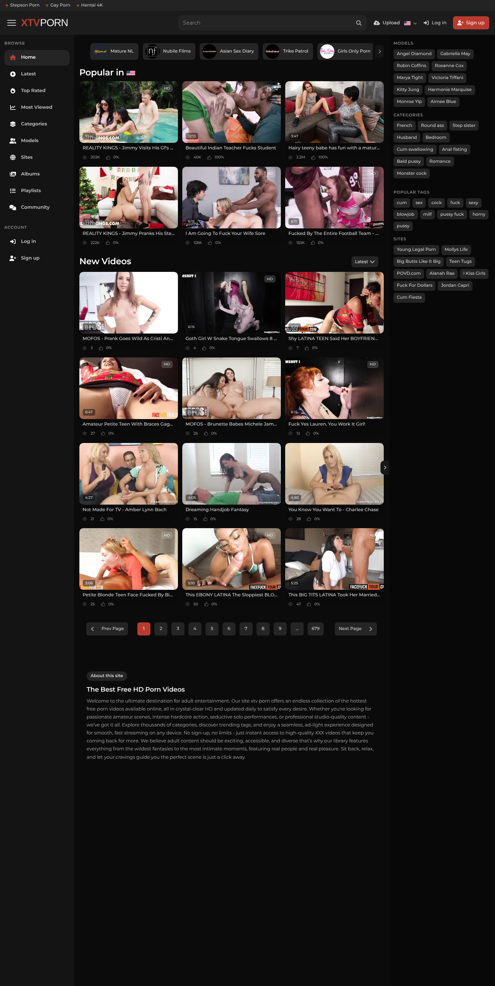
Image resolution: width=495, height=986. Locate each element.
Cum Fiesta (409, 297)
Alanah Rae (441, 273)
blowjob (406, 214)
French (404, 125)
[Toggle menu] (11, 23)
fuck (455, 203)
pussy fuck (452, 214)
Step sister (464, 125)
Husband (407, 137)
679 (316, 628)
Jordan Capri (455, 285)
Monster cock (412, 173)
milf (427, 214)
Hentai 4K (92, 5)
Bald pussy (409, 161)
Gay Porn (60, 5)
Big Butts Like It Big (419, 261)
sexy (473, 203)
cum (402, 203)
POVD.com (409, 273)
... (297, 628)
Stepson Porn (24, 5)
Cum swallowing (415, 149)
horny (479, 214)
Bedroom (436, 137)
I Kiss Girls (474, 273)
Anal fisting (454, 149)
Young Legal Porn (416, 249)
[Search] (359, 22)
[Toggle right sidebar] (384, 468)
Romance (439, 161)
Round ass (432, 125)
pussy (403, 226)
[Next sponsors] (379, 51)
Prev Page (112, 628)
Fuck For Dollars (414, 285)
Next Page (350, 628)
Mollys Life (456, 249)
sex (419, 203)
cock (436, 203)
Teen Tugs (460, 261)
